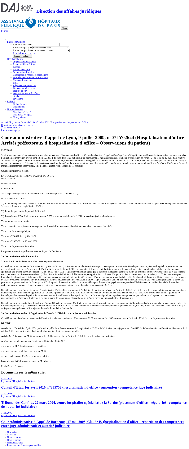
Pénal (15, 83)
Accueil (4, 122)
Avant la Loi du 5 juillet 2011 (35, 122)
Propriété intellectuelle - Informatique (30, 77)
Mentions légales (15, 442)
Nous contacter (14, 437)
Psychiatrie (18, 98)
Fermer (4, 31)
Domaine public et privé (24, 88)
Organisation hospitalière (24, 61)
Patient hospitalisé (21, 69)
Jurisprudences (58, 122)
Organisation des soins (23, 72)
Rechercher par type (22, 47)
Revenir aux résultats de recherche (17, 125)
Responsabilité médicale (24, 64)
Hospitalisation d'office (77, 122)
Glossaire (11, 434)
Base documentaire (16, 42)
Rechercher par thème (23, 50)
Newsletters (12, 432)
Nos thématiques (15, 59)
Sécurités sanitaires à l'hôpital (26, 93)
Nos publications (15, 109)
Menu (64, 28)
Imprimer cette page (10, 130)
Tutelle (16, 96)
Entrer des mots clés (22, 44)
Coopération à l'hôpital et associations (30, 75)
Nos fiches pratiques (22, 114)
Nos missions (19, 106)
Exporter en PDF (11, 127)
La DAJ (11, 101)
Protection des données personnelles (24, 445)
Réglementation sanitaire (24, 85)
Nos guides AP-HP (22, 112)
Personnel (17, 67)
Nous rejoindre (14, 440)
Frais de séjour (20, 91)
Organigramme (20, 104)
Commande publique (22, 80)
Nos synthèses (19, 117)
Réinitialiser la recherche (24, 53)
